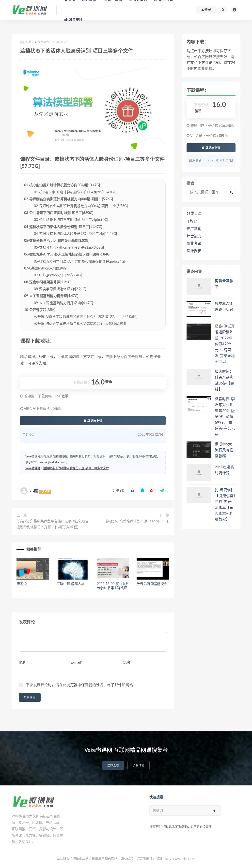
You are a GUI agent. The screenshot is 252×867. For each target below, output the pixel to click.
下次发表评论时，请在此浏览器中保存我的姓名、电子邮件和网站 (79, 685)
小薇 (34, 491)
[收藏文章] (132, 490)
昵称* (23, 662)
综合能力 (43, 42)
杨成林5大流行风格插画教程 (224, 450)
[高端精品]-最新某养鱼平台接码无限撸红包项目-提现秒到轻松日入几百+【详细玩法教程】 (53, 524)
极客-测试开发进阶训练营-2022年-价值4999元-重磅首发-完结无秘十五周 (225, 344)
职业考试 (194, 243)
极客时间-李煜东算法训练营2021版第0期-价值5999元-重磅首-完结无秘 (225, 416)
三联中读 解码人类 (71, 584)
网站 (126, 662)
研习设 (21, 584)
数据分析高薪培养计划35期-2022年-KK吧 (137, 521)
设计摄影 (194, 251)
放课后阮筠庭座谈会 (152, 584)
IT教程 (192, 221)
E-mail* (76, 662)
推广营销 (194, 229)
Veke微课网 (32, 468)
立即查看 (113, 765)
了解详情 (138, 765)
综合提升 (75, 19)
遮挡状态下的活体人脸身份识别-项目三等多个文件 (76, 468)
